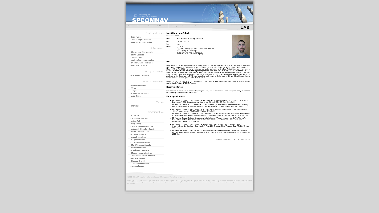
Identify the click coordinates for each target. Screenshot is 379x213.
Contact (193, 26)
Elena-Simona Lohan (140, 75)
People (150, 26)
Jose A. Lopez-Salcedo (141, 40)
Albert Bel (135, 121)
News (183, 26)
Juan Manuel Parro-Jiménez (143, 156)
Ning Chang (136, 124)
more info (135, 106)
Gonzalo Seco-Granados (141, 42)
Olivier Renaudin (138, 158)
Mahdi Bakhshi (137, 55)
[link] (233, 102)
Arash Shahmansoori (140, 164)
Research (140, 26)
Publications (161, 26)
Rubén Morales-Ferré (140, 150)
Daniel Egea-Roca (138, 85)
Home (130, 26)
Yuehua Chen (136, 58)
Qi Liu (133, 88)
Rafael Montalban (138, 148)
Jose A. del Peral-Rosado (142, 126)
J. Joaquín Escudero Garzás (143, 129)
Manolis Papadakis (139, 65)
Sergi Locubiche (138, 140)
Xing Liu (134, 91)
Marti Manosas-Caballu (141, 145)
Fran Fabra (135, 37)
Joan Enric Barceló (139, 118)
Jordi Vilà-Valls (137, 166)
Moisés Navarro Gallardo (141, 153)
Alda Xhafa (135, 96)
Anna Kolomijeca (138, 137)
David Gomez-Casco (140, 132)
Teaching (174, 26)
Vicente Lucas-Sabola (140, 142)
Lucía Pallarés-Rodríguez (141, 63)
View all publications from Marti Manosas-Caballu (232, 139)
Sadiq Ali (135, 116)
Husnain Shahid (137, 161)
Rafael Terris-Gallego (140, 93)
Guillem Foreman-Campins (142, 60)
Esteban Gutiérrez (139, 134)
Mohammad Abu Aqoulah (141, 52)
